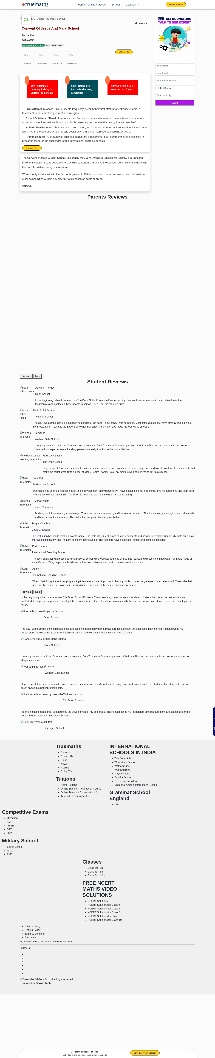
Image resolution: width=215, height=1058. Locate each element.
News (64, 763)
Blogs (64, 760)
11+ (116, 804)
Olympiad (12, 818)
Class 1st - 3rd (96, 868)
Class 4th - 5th (96, 871)
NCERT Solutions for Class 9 (104, 916)
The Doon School (124, 758)
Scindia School (122, 777)
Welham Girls (122, 766)
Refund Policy (32, 930)
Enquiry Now (124, 52)
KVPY (10, 821)
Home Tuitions (69, 785)
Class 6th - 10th (96, 875)
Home (81, 4)
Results (65, 767)
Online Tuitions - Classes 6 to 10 (79, 792)
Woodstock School (124, 762)
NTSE (10, 825)
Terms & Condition (35, 933)
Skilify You (67, 771)
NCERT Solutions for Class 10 (105, 920)
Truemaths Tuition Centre (75, 796)
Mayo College (122, 773)
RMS (10, 854)
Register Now (176, 4)
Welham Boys (122, 769)
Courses (131, 4)
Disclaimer (31, 937)
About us (66, 752)
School (116, 4)
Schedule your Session (144, 1053)
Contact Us (67, 756)
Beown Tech (43, 983)
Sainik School (15, 846)
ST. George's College (126, 781)
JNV (9, 833)
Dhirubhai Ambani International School (136, 785)
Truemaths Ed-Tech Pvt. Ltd (37, 979)
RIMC (10, 850)
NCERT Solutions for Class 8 (104, 912)
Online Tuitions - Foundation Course (81, 788)
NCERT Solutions (98, 901)
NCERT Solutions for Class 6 (104, 904)
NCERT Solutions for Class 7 (104, 908)
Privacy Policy (33, 926)
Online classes (97, 4)
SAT (9, 829)
